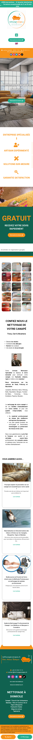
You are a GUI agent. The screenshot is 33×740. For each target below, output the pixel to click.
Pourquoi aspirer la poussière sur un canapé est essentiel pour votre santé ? (16, 487)
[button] (16, 35)
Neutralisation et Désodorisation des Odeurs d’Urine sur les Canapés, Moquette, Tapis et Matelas (16, 533)
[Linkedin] (16, 54)
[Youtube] (19, 54)
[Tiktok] (22, 54)
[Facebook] (11, 54)
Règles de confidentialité (16, 684)
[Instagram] (14, 54)
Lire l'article (16, 496)
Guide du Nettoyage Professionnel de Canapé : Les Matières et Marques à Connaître (16, 625)
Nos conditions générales (16, 681)
